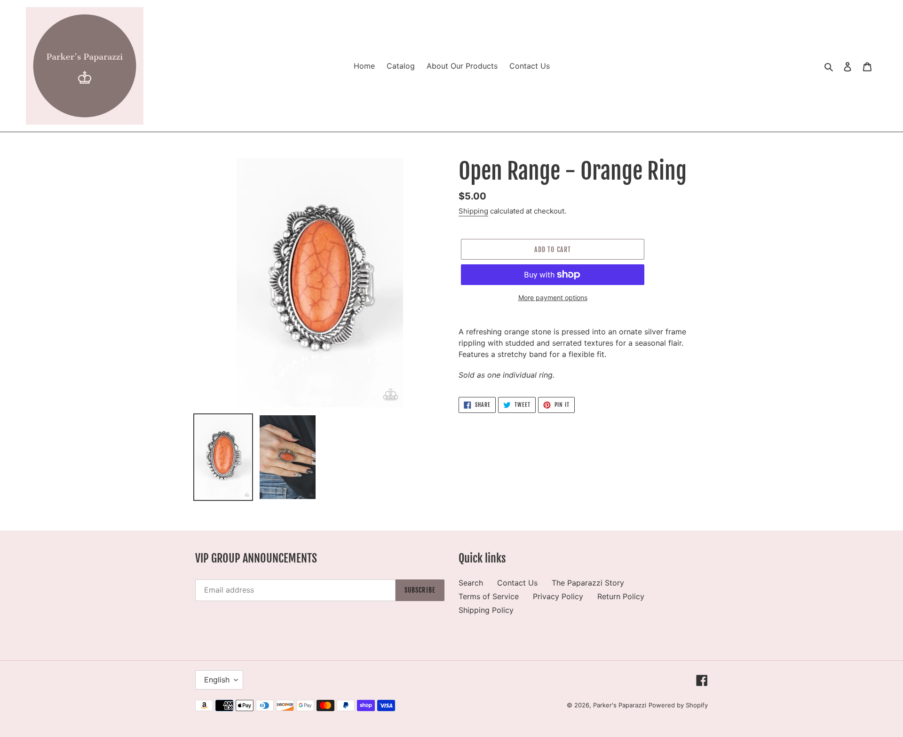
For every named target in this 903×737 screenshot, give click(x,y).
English (217, 679)
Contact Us (517, 582)
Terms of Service (489, 596)
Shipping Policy (486, 610)
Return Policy (620, 596)
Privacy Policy (558, 596)
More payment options (552, 297)
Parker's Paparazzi (619, 705)
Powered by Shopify (678, 705)
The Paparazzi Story (588, 582)
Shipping (473, 210)
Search (471, 582)
